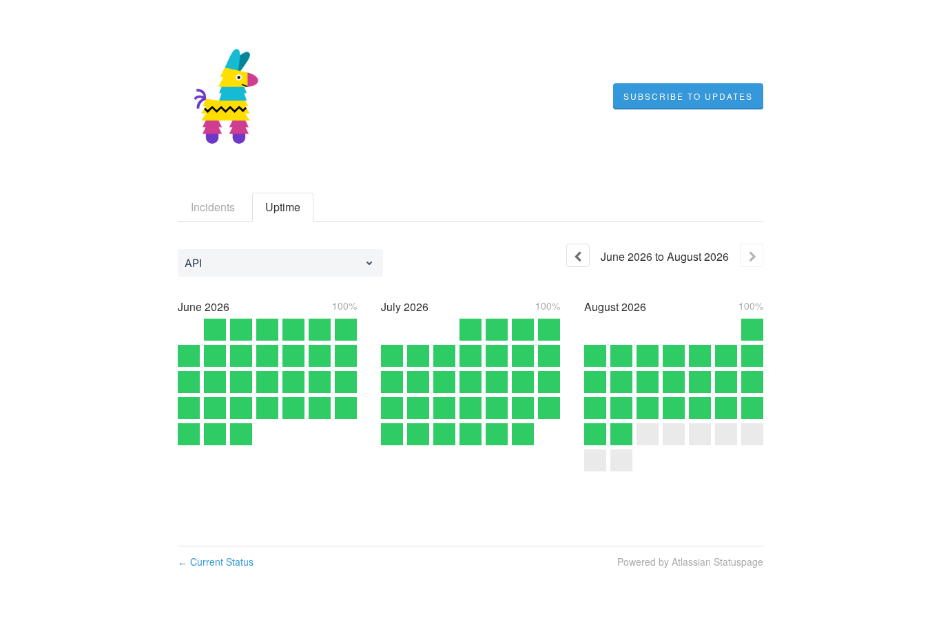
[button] (688, 96)
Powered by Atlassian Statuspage (690, 561)
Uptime (282, 207)
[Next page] (751, 255)
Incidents (213, 207)
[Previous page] (578, 255)
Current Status (216, 561)
